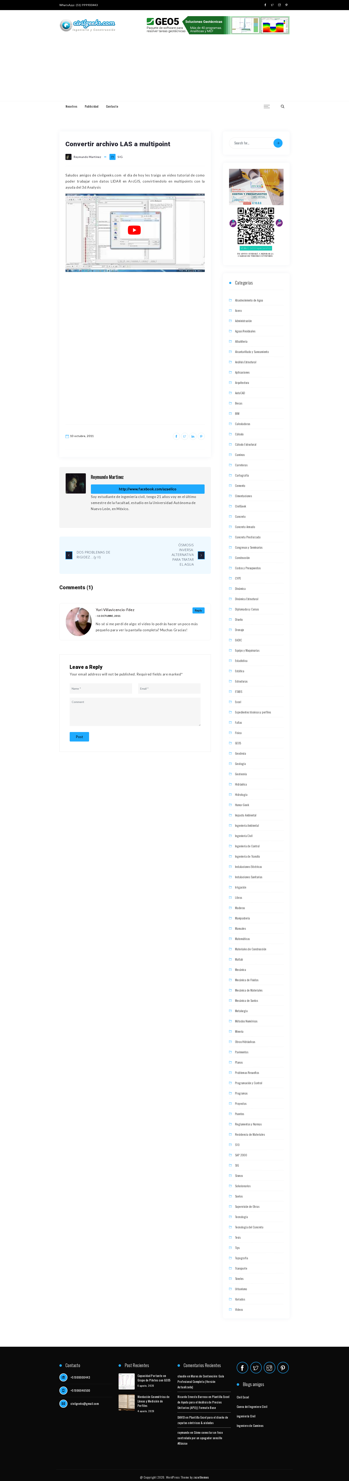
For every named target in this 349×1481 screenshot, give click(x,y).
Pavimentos (241, 1052)
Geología (240, 763)
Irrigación (240, 887)
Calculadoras (242, 423)
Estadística (241, 660)
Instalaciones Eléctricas (248, 866)
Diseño (239, 619)
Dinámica (240, 588)
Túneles (239, 1278)
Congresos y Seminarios (249, 547)
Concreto (240, 516)
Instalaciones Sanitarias (248, 877)
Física (238, 732)
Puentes (239, 1113)
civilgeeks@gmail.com (84, 1403)
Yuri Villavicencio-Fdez (115, 609)
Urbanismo (241, 1289)
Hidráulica (241, 784)
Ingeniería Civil (243, 835)
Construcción (242, 557)
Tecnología (241, 1216)
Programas (241, 1093)
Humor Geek (242, 804)
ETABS (238, 691)
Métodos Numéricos (246, 1021)
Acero (238, 310)
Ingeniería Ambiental (247, 825)
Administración (243, 320)
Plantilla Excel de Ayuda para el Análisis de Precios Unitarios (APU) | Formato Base (203, 1402)
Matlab (239, 959)
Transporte (241, 1268)
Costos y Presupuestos (248, 568)
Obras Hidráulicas (245, 1041)
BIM (237, 413)
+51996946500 (80, 1390)
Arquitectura (242, 382)
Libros (238, 897)
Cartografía (242, 475)
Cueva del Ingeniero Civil (252, 1406)
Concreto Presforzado (248, 537)
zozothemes (201, 1477)
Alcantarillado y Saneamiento (252, 351)
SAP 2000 (241, 1155)
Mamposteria (242, 918)
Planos (239, 1062)
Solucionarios (242, 1186)
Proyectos (241, 1103)
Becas (238, 403)
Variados (240, 1299)
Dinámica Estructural (246, 599)
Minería (239, 1031)
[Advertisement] (174, 70)
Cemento (240, 485)
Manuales (240, 928)
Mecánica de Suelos (246, 1000)
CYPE (238, 578)
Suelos (239, 1196)
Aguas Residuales (245, 331)
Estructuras (241, 681)
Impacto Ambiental (245, 815)
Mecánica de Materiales (249, 990)
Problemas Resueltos (247, 1072)
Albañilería (241, 341)
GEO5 (238, 743)
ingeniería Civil (246, 1416)
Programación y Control (248, 1083)
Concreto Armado (245, 526)
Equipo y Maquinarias (247, 650)
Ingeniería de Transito (247, 856)
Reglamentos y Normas (248, 1124)
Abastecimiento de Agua (249, 300)
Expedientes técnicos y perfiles (253, 712)
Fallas (238, 722)
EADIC (238, 640)
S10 (237, 1144)
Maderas (240, 907)
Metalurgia (241, 1010)
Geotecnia (241, 774)
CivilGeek (240, 506)
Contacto (112, 106)
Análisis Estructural (245, 362)
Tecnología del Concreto (249, 1227)
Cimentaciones (243, 496)
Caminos (240, 454)
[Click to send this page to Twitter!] (184, 436)
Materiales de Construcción (250, 949)
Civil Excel (243, 1397)
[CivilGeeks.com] (87, 25)
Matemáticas (242, 938)
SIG (120, 157)
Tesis (238, 1237)
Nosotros (71, 106)
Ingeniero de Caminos (250, 1425)
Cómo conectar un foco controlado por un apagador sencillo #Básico (200, 1437)
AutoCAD (240, 393)
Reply (198, 610)
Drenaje (239, 629)
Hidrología (241, 794)
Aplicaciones (242, 372)
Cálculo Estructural (245, 444)
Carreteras (241, 465)
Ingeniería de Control (247, 846)
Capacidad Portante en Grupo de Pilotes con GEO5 (154, 1377)
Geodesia (240, 753)
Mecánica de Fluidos (247, 980)
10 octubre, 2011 (82, 436)
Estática (239, 671)
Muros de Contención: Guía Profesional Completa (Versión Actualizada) (201, 1381)
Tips (237, 1247)
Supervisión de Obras (247, 1206)
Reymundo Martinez (107, 477)
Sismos (239, 1175)
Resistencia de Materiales (250, 1134)
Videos (239, 1309)
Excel (238, 702)
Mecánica (240, 969)
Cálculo (239, 434)
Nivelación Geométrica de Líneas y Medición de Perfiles (154, 1401)
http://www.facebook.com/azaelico (147, 489)
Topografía (241, 1258)
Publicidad (92, 106)
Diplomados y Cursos (247, 609)
